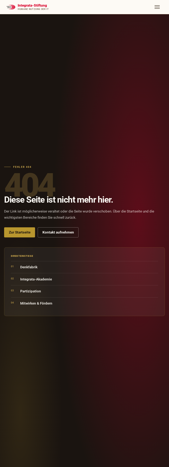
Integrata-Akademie (31, 279)
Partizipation (26, 291)
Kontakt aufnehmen (58, 232)
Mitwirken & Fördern (31, 303)
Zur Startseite (20, 232)
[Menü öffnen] (157, 7)
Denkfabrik (24, 267)
